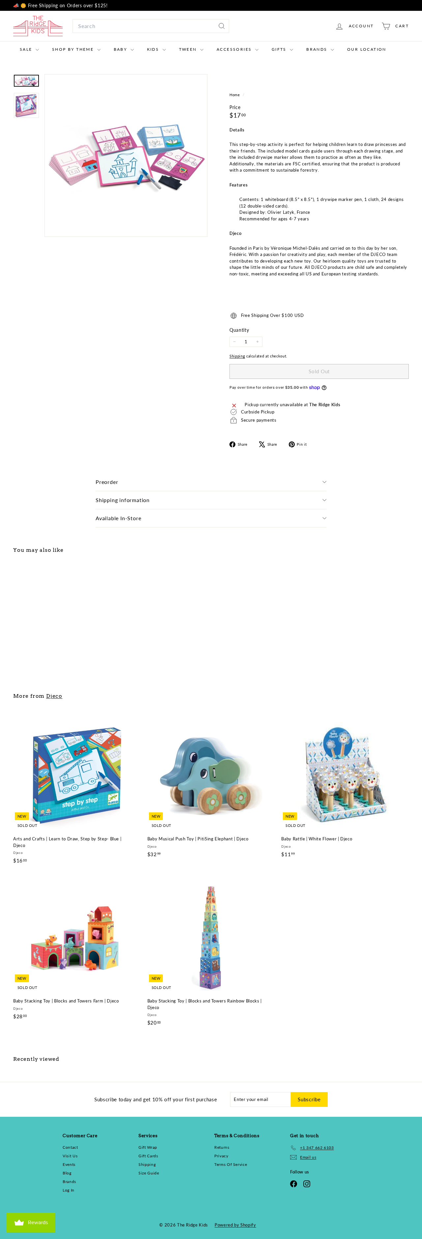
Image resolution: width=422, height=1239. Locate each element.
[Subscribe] (293, 659)
